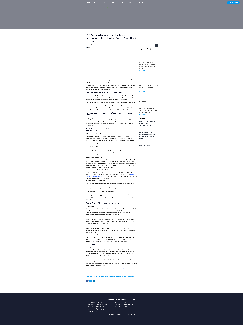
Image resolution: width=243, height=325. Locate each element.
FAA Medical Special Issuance (147, 134)
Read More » (142, 58)
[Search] (156, 45)
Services (105, 2)
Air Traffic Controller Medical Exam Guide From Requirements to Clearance (148, 77)
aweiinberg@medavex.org (124, 268)
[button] (87, 281)
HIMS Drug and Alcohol (145, 143)
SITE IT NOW (141, 322)
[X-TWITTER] (121, 317)
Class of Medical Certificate (147, 130)
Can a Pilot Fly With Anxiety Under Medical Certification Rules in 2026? (148, 87)
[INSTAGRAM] (118, 317)
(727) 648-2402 (90, 270)
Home (88, 2)
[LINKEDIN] (124, 317)
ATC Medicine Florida (145, 125)
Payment (129, 2)
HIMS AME (114, 2)
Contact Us (139, 2)
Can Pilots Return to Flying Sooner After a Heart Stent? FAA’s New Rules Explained (148, 110)
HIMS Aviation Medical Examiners (148, 141)
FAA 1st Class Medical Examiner (109, 104)
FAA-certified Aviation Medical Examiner (103, 210)
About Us (97, 2)
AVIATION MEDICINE (144, 128)
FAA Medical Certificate (145, 132)
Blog (122, 2)
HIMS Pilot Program (144, 145)
